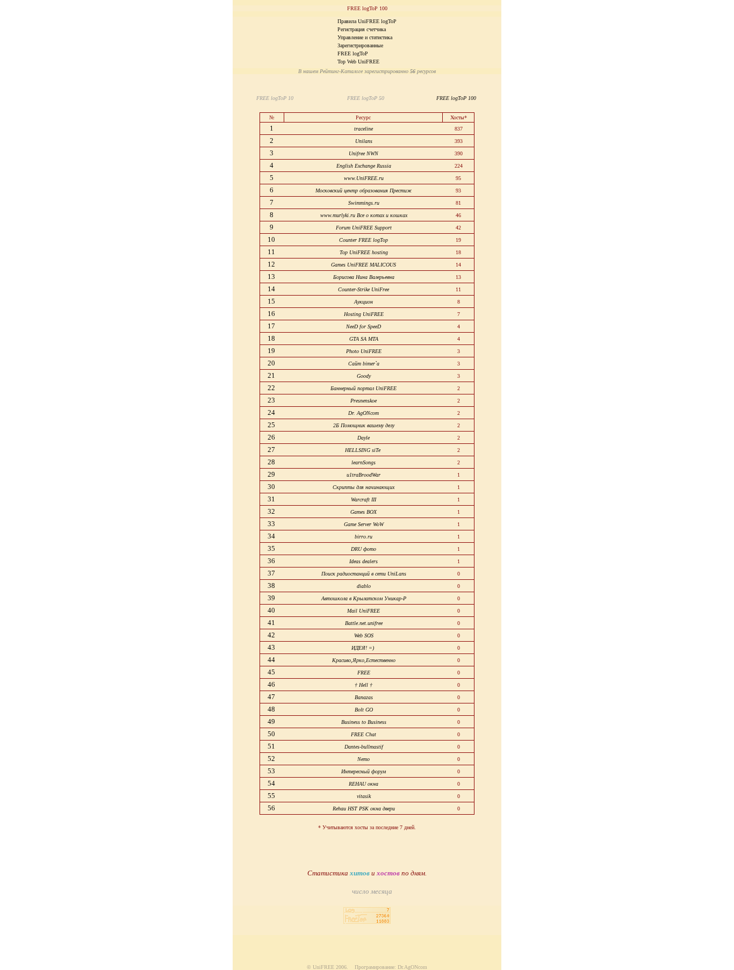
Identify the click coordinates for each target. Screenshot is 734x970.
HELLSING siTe (363, 450)
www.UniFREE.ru (364, 178)
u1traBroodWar (363, 475)
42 (272, 635)
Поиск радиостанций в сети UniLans (363, 574)
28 (272, 462)
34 (272, 536)
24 (272, 412)
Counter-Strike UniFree (363, 289)
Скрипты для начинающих (363, 487)
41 (272, 623)
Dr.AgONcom (412, 967)
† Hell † (363, 685)
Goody (364, 376)
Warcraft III (363, 499)
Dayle (363, 438)
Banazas (364, 697)
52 (272, 759)
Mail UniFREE (363, 611)
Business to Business (363, 722)
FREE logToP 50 (364, 98)
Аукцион (363, 302)
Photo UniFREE (364, 351)
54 (272, 783)
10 (272, 239)
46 (272, 684)
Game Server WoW (364, 524)
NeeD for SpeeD (363, 326)
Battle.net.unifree (364, 623)
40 (272, 610)
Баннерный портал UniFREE (363, 388)
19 (272, 351)
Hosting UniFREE (364, 314)
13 (272, 276)
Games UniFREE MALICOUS (363, 265)
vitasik (364, 796)
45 (272, 672)
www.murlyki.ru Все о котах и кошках (363, 215)
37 (272, 573)
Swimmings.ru (363, 203)
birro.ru (363, 537)
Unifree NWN (363, 153)
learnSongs (363, 462)
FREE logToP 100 (454, 98)
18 (272, 338)
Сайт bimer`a (363, 364)
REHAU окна (363, 784)
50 (272, 734)
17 (272, 326)
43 (272, 647)
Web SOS (363, 635)
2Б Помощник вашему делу (363, 425)
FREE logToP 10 (276, 98)
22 (272, 388)
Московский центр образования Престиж (363, 190)
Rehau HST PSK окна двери (364, 808)
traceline (363, 129)
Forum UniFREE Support (364, 228)
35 (272, 548)
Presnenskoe (363, 401)
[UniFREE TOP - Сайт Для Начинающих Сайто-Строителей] (367, 920)
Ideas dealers (363, 561)
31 (272, 499)
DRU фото (363, 549)
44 (272, 660)
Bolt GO (364, 710)
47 (272, 697)
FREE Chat (363, 734)
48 (272, 709)
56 (272, 808)
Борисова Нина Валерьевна (363, 277)
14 (272, 289)
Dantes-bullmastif (363, 747)
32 (272, 511)
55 (272, 796)
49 (272, 721)
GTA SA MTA (363, 339)
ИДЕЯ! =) (363, 648)
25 (272, 425)
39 (272, 598)
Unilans (363, 141)
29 (272, 474)
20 (272, 363)
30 (272, 487)
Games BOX (363, 512)
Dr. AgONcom (363, 413)
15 (272, 301)
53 (272, 771)
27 (272, 450)
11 (272, 252)
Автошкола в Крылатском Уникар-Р (363, 598)
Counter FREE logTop (363, 240)
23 (272, 400)
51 (272, 746)
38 (272, 585)
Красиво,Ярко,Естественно (363, 660)
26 (272, 437)
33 (272, 524)
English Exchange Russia (363, 166)
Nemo (363, 759)
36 (272, 561)
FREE (363, 673)
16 (272, 314)
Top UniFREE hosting (364, 252)
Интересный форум (363, 771)
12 (272, 264)
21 (272, 375)
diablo (364, 586)
